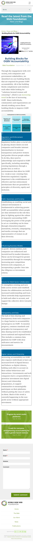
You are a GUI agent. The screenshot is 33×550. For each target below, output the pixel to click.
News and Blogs (12, 31)
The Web (16, 513)
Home (3, 31)
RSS (15, 532)
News (16, 522)
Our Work (16, 517)
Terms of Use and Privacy (16, 538)
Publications (16, 526)
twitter (20, 532)
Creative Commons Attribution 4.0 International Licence (19, 536)
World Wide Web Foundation (11, 503)
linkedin (25, 532)
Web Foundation (8, 65)
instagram (23, 532)
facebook (18, 532)
